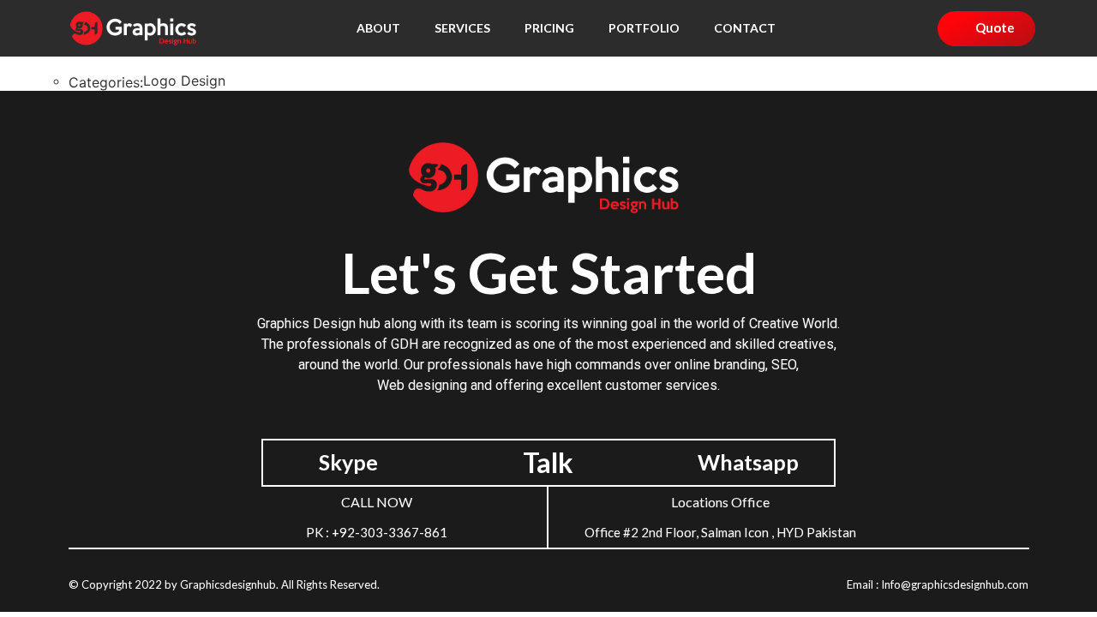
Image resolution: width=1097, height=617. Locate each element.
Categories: (106, 82)
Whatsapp (748, 462)
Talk (548, 462)
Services (462, 28)
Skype (348, 462)
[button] (986, 28)
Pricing (549, 28)
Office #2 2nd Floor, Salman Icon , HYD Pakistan (720, 532)
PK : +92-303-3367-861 (376, 532)
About (378, 28)
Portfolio (644, 28)
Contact (745, 28)
